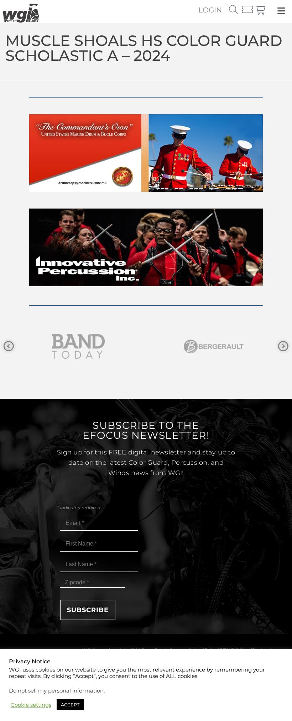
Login (210, 10)
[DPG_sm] (222, 346)
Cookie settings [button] (31, 705)
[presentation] (9, 346)
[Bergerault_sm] (87, 346)
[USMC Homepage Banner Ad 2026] (146, 189)
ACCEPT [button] (70, 704)
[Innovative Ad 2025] (146, 284)
